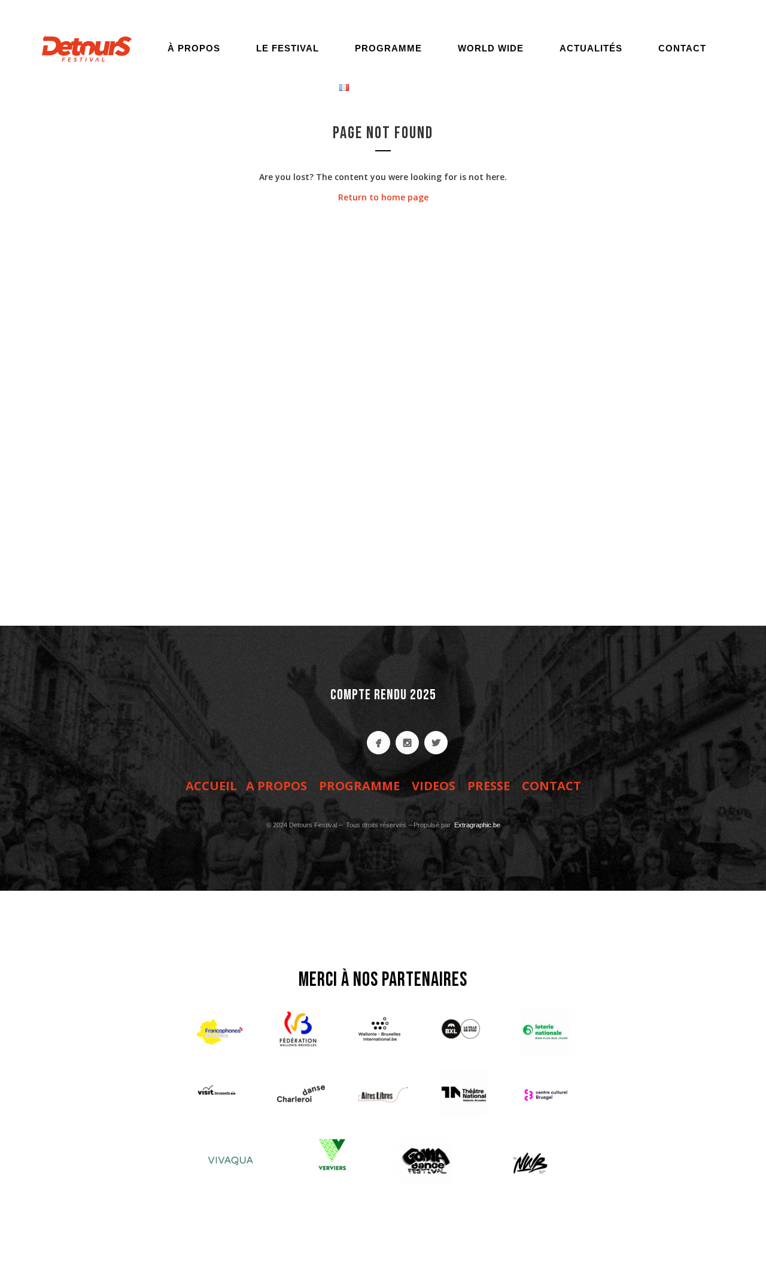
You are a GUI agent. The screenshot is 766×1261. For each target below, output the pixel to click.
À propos (194, 48)
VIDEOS (433, 786)
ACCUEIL (211, 786)
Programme (388, 48)
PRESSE (488, 786)
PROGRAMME (359, 786)
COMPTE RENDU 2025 (383, 694)
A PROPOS (276, 786)
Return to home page (383, 197)
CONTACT (551, 786)
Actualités (591, 48)
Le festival (287, 48)
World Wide (491, 48)
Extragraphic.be (476, 825)
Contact (682, 48)
